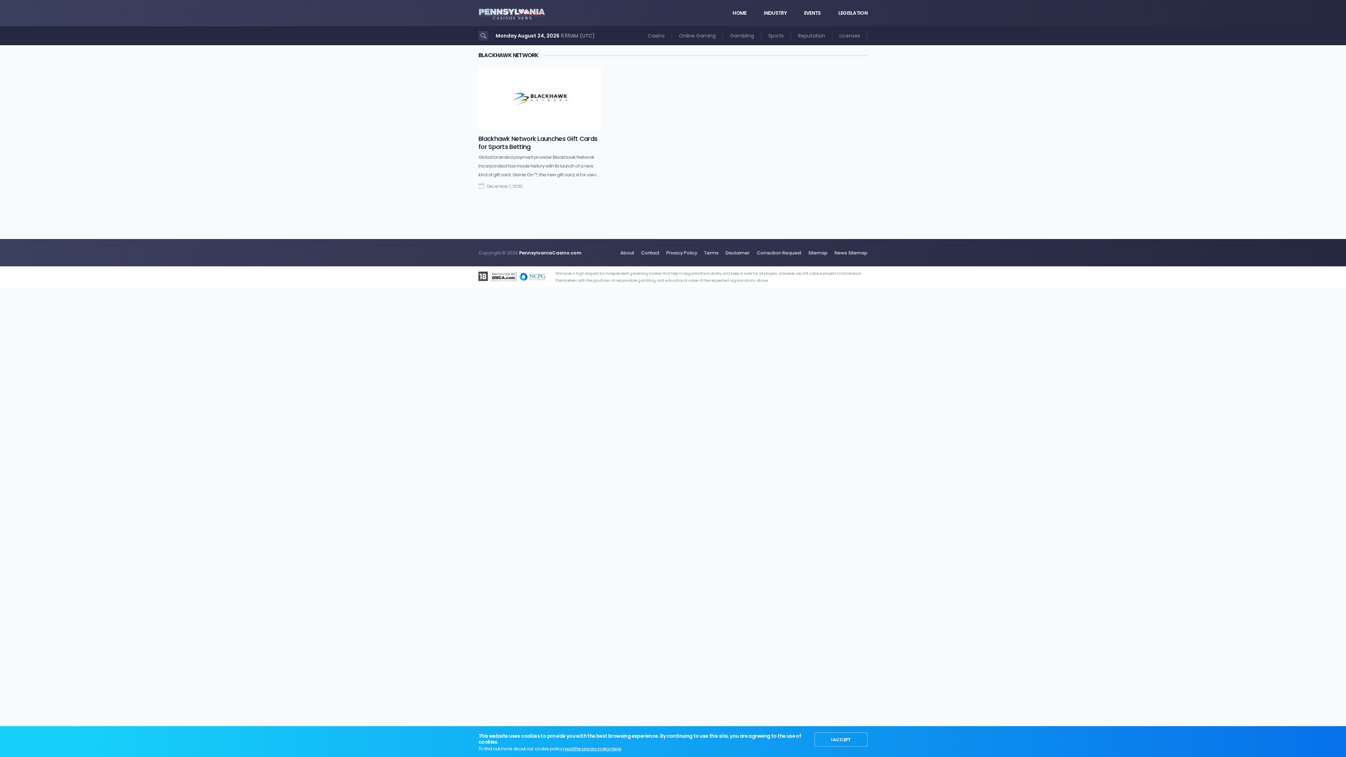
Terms (711, 253)
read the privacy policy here (592, 748)
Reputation (811, 35)
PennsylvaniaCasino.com (550, 253)
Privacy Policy (681, 253)
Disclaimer (738, 253)
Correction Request (779, 253)
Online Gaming (697, 35)
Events (812, 12)
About (627, 253)
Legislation (853, 12)
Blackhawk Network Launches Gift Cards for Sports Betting (537, 142)
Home (739, 12)
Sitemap (818, 253)
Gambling (742, 35)
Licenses (849, 35)
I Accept (841, 739)
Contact (650, 253)
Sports (776, 35)
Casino (656, 35)
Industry (775, 12)
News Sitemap (851, 253)
